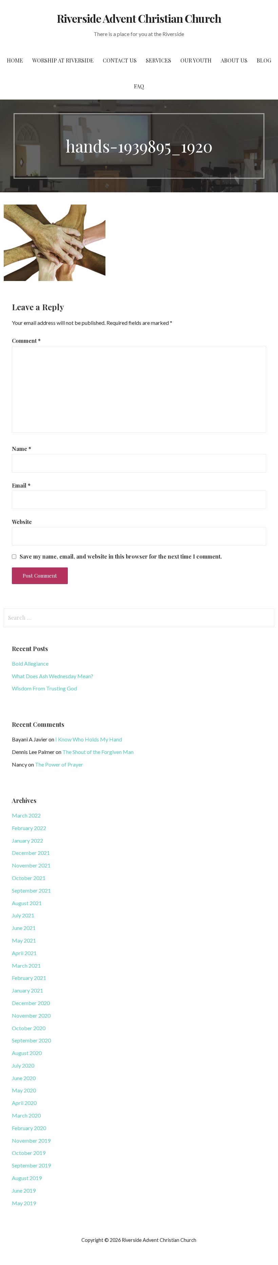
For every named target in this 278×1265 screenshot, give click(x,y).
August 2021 (27, 903)
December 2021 (31, 852)
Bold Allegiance (30, 663)
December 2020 (31, 1003)
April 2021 (24, 953)
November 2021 (31, 865)
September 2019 (31, 1165)
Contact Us (120, 60)
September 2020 (31, 1040)
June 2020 (24, 1078)
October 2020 (28, 1028)
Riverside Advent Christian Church (139, 18)
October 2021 (28, 878)
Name (21, 448)
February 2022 (29, 828)
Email (21, 485)
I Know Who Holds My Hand (88, 739)
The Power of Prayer (59, 764)
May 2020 (24, 1090)
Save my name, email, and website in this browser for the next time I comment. (121, 556)
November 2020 (31, 1015)
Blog (264, 60)
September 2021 (31, 890)
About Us (234, 60)
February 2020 (29, 1128)
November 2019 (31, 1140)
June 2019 (24, 1190)
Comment (26, 340)
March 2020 (26, 1115)
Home (15, 60)
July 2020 (23, 1065)
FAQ (139, 86)
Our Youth (196, 60)
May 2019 (24, 1203)
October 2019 (28, 1152)
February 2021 (29, 977)
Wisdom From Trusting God (44, 688)
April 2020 (24, 1103)
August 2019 (27, 1178)
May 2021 (24, 940)
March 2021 (26, 965)
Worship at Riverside (63, 60)
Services (158, 60)
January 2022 (27, 840)
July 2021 (23, 915)
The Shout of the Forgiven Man (98, 752)
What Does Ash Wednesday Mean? (52, 676)
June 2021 (24, 928)
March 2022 (26, 815)
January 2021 (27, 990)
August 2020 (27, 1053)
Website (22, 521)
